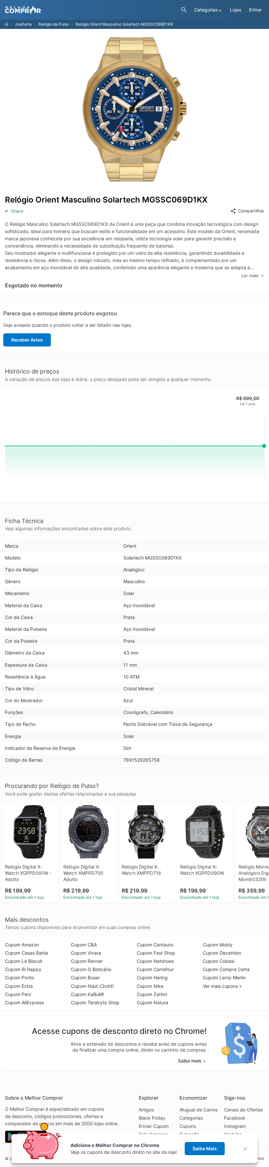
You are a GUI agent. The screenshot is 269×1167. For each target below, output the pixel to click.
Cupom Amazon (22, 944)
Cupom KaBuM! (87, 994)
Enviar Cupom (154, 1126)
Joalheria (23, 24)
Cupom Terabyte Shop (95, 1002)
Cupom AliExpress (24, 1002)
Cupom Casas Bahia (26, 953)
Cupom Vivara (86, 953)
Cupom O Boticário (91, 969)
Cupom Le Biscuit (23, 961)
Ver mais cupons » (222, 986)
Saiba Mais (205, 1148)
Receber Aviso (27, 340)
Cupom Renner (87, 961)
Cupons (187, 1126)
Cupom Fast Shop (156, 953)
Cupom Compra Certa (226, 969)
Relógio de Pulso (53, 24)
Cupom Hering (152, 977)
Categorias (191, 1118)
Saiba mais (189, 1060)
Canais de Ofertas (243, 1109)
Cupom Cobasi (218, 961)
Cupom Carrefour (155, 969)
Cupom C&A (84, 944)
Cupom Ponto (19, 977)
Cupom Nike (150, 986)
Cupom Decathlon (222, 953)
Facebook (234, 1118)
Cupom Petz (18, 994)
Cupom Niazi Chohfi (92, 986)
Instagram (235, 1126)
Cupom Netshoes (155, 961)
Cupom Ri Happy (23, 969)
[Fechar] (247, 1148)
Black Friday (152, 1118)
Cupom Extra (19, 986)
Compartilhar (251, 210)
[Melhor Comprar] (91, 10)
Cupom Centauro (155, 944)
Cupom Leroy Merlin (224, 977)
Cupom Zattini (152, 994)
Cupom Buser (85, 977)
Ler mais (250, 275)
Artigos (146, 1109)
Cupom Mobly (218, 944)
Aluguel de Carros (198, 1109)
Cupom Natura (152, 1002)
